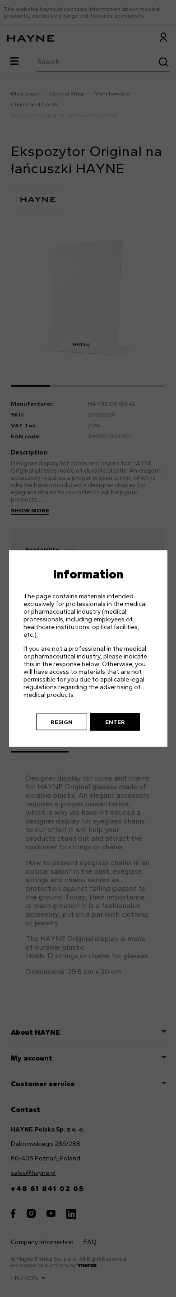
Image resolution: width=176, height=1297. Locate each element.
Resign (62, 721)
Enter (115, 721)
